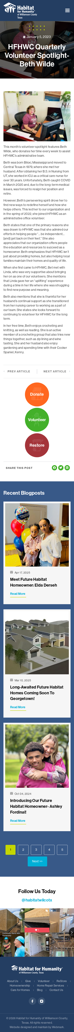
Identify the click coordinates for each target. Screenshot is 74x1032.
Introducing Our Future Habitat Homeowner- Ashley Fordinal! (36, 806)
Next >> (37, 861)
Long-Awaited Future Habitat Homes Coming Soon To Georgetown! (37, 693)
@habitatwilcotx (37, 900)
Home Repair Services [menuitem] (50, 985)
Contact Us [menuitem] (56, 990)
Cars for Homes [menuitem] (20, 990)
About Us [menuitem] (12, 981)
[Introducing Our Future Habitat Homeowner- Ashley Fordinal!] (37, 756)
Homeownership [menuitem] (20, 985)
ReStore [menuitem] (62, 981)
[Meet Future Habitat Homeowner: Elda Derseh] (37, 535)
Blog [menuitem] (40, 990)
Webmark (58, 1027)
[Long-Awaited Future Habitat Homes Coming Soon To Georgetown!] (37, 642)
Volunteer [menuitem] (44, 981)
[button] (67, 10)
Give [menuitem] (28, 981)
